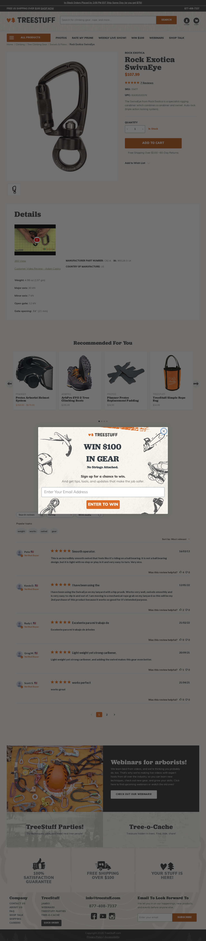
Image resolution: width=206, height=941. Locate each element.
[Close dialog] (164, 431)
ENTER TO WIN (103, 505)
